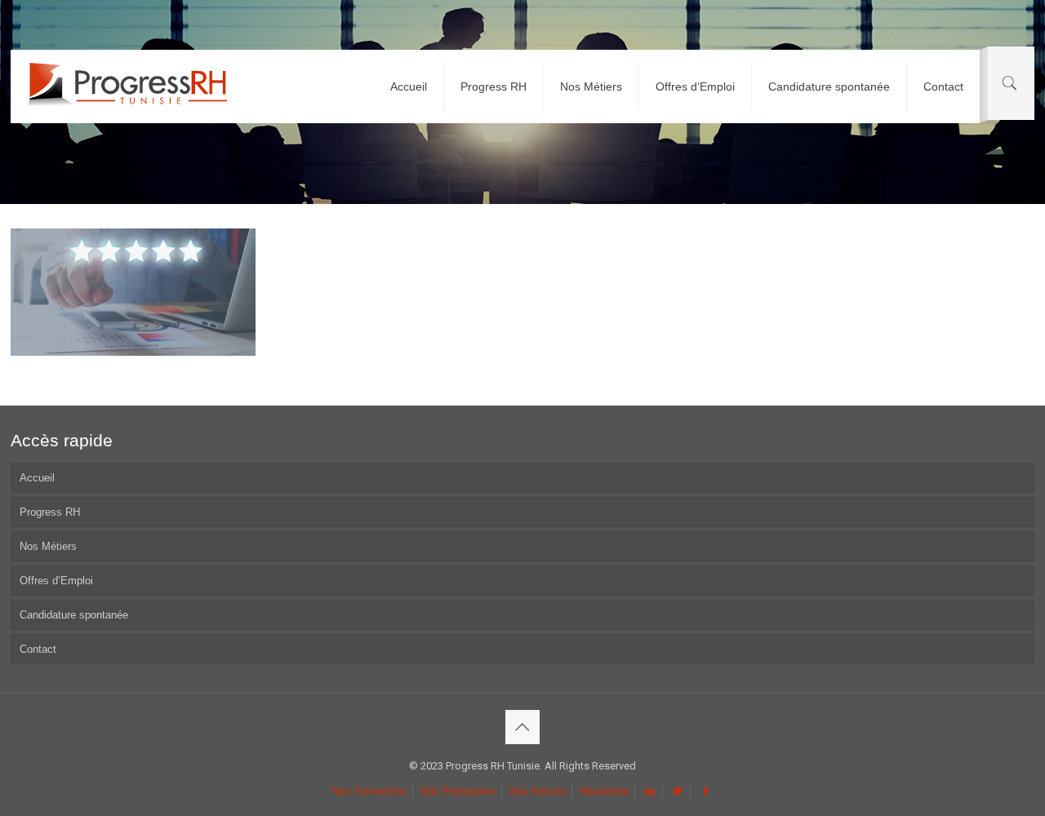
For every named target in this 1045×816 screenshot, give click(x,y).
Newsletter (604, 791)
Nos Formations (369, 791)
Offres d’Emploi (56, 580)
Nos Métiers (48, 546)
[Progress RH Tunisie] (127, 86)
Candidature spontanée (74, 615)
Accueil (37, 478)
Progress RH (50, 512)
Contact (38, 649)
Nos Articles (538, 791)
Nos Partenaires (458, 791)
